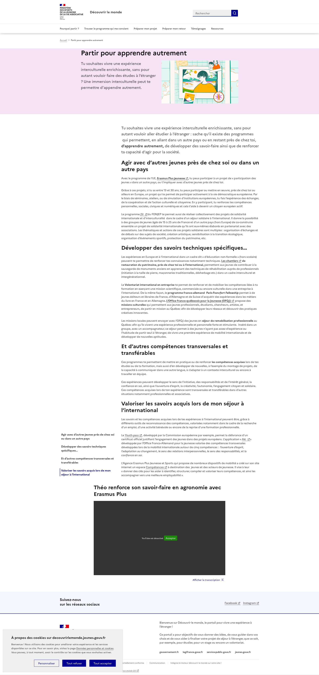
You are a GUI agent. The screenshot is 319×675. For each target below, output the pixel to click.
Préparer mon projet (145, 28)
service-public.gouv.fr (219, 652)
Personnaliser (46, 663)
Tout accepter (103, 663)
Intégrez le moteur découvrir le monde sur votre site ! (195, 662)
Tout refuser (74, 663)
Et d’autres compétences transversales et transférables (87, 460)
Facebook (231, 603)
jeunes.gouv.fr (243, 652)
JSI (142, 214)
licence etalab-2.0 (127, 670)
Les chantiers (229, 260)
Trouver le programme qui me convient (106, 28)
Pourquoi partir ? (69, 28)
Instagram (249, 603)
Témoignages (198, 28)
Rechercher (234, 13)
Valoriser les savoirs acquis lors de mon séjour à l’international (86, 472)
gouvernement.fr (169, 652)
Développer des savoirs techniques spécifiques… (83, 448)
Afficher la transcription (206, 579)
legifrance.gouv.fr (193, 652)
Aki (244, 439)
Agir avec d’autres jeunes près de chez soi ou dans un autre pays (87, 436)
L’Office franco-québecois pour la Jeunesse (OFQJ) (198, 300)
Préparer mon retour (174, 28)
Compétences (155, 467)
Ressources (217, 28)
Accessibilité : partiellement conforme (125, 662)
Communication (157, 662)
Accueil (63, 40)
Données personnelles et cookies (94, 648)
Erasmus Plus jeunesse (171, 178)
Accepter (171, 538)
